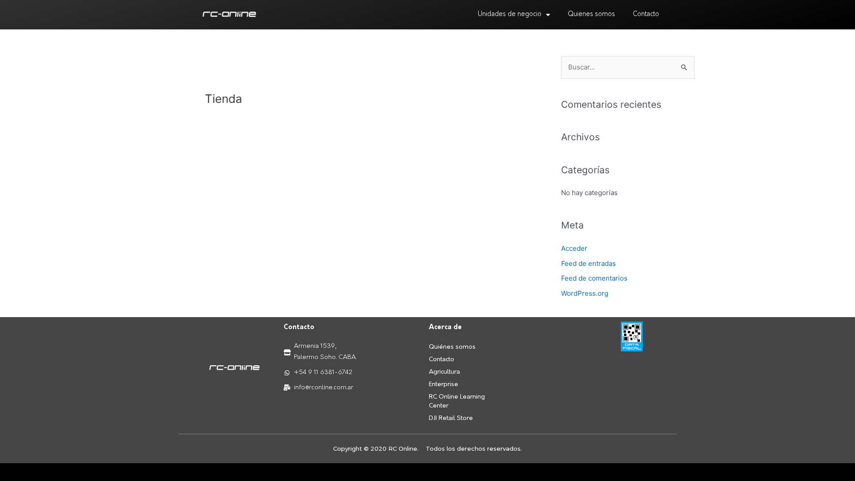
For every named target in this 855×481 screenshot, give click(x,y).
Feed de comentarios (594, 278)
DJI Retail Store (451, 418)
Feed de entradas (588, 263)
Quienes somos (591, 14)
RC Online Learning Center (457, 401)
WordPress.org (584, 293)
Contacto (646, 14)
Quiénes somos (452, 347)
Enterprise (443, 384)
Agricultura (444, 372)
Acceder (574, 248)
